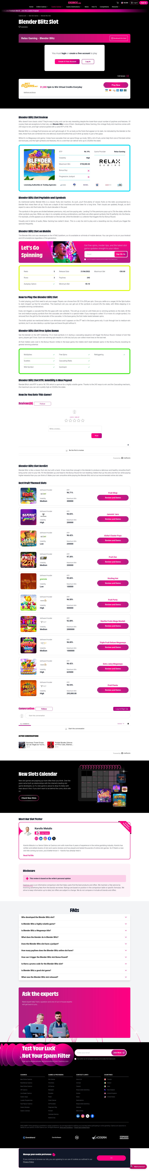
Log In (88, 62)
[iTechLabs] (74, 185)
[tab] (25, 724)
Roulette (50, 1093)
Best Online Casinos (26, 1079)
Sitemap (78, 1107)
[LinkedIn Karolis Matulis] (41, 838)
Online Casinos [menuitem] (41, 7)
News (78, 1097)
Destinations (80, 1100)
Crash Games (52, 1100)
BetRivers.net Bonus (30, 92)
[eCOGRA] (63, 185)
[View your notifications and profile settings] (128, 445)
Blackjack (51, 1090)
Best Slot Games (34, 16)
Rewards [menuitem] (115, 7)
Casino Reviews (25, 1107)
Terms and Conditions (66, 1127)
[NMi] (119, 185)
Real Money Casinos (26, 1083)
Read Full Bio (28, 855)
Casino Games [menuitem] (56, 7)
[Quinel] (85, 185)
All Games (51, 1086)
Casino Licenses (25, 1111)
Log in (72, 417)
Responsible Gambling (82, 1090)
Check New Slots (28, 798)
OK (111, 1158)
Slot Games (51, 1079)
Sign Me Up (120, 254)
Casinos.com (23, 16)
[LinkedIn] (78, 1116)
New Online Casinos (26, 1086)
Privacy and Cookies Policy (82, 1127)
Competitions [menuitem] (104, 7)
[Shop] (117, 2)
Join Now (117, 1052)
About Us (79, 1079)
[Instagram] (83, 1116)
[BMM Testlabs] (108, 185)
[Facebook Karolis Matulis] (49, 838)
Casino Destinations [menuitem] (73, 7)
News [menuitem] (87, 7)
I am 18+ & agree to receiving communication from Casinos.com (102, 259)
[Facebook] (92, 1116)
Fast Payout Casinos (26, 1104)
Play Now (116, 85)
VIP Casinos (23, 1090)
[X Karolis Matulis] (54, 838)
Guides (78, 1093)
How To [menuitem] (94, 7)
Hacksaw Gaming (53, 1114)
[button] (66, 420)
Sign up (77, 417)
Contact (78, 1083)
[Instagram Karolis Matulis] (45, 838)
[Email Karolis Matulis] (36, 838)
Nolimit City (51, 1118)
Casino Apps (24, 1097)
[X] (87, 1116)
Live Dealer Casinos (26, 1093)
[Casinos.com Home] (74, 3)
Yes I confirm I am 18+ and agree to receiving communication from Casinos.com (96, 1058)
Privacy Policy (28, 1162)
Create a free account (67, 62)
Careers (78, 1086)
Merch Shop (79, 1111)
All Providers (52, 1104)
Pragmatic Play (52, 1107)
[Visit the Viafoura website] (125, 458)
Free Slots (51, 1083)
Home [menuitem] (31, 7)
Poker (50, 1097)
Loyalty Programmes (26, 1100)
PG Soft (50, 1111)
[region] (74, 431)
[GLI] (97, 185)
